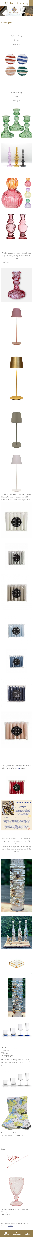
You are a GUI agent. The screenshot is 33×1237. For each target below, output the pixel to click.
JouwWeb (10, 1226)
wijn (19, 768)
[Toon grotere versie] (16, 65)
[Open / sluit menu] (31, 3)
